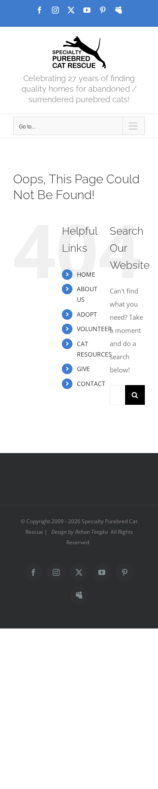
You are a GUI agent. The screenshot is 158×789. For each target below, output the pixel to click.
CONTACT (91, 383)
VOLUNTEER (94, 329)
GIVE (83, 368)
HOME (86, 274)
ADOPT (87, 314)
